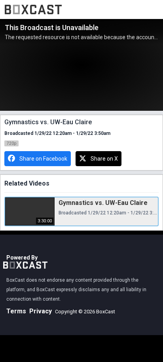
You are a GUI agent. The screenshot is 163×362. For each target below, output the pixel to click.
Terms (16, 311)
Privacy (40, 311)
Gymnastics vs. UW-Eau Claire (103, 203)
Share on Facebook (43, 158)
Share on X (104, 158)
